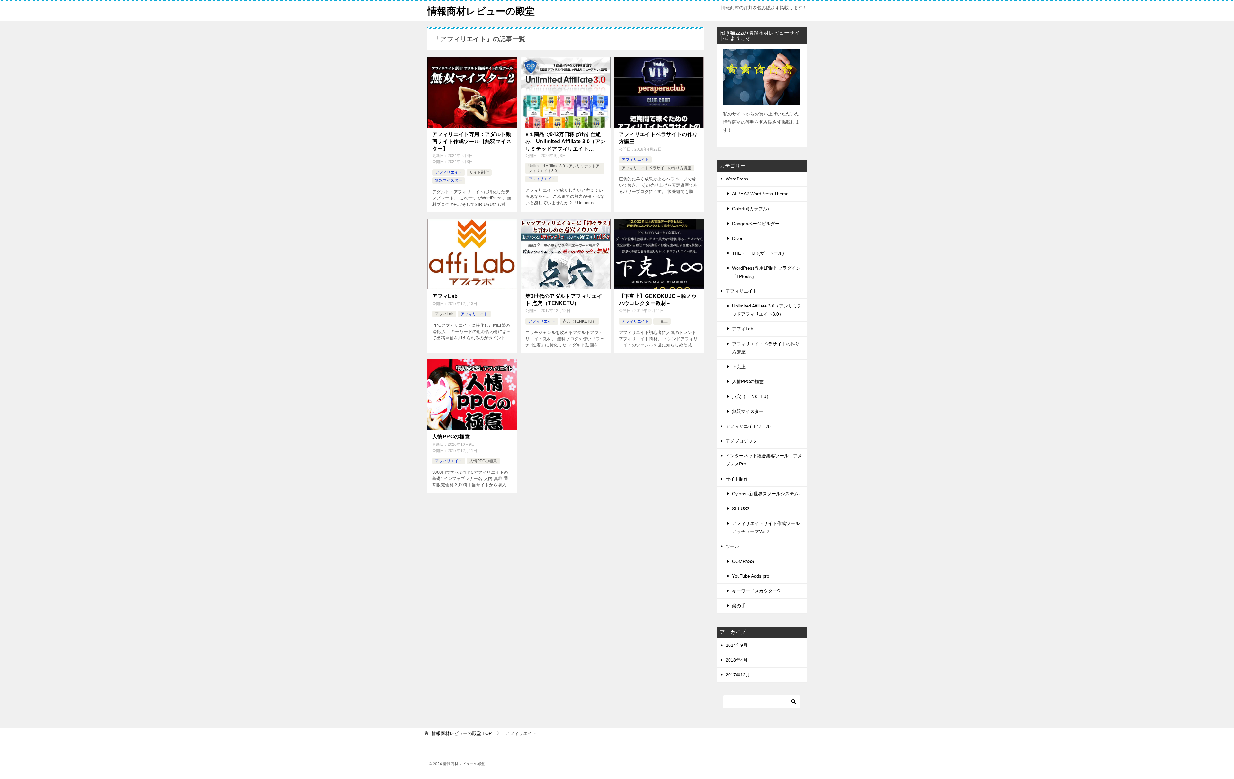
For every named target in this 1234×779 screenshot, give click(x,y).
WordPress (737, 178)
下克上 (662, 321)
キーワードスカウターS (756, 590)
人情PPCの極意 (451, 436)
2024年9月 (736, 645)
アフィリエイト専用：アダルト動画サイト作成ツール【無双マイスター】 (471, 141)
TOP (462, 733)
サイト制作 (479, 172)
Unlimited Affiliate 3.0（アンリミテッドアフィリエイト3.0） (766, 309)
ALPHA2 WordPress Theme (760, 193)
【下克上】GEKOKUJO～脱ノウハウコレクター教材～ (658, 299)
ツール (732, 546)
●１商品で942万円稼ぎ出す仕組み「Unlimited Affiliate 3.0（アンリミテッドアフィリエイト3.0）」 (565, 142)
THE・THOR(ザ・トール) (758, 253)
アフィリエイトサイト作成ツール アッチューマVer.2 (766, 527)
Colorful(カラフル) (750, 208)
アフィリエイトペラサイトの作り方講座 (658, 138)
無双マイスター (448, 180)
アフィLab (445, 296)
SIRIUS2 (740, 508)
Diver (737, 238)
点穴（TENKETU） (579, 321)
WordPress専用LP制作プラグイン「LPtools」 (766, 272)
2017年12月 (738, 674)
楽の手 (739, 605)
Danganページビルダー (756, 223)
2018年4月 (736, 660)
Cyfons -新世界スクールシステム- (766, 493)
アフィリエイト (448, 172)
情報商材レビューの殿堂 (481, 11)
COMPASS (743, 561)
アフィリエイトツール (748, 426)
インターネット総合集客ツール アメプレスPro (764, 459)
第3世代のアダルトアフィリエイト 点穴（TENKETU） (563, 299)
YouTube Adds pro (750, 576)
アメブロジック (741, 441)
